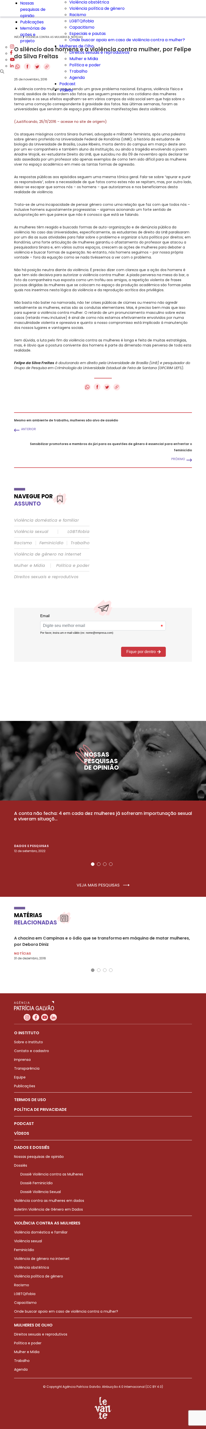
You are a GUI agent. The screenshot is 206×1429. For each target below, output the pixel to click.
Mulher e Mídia (83, 59)
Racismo (77, 15)
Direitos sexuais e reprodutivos (99, 52)
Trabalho (78, 71)
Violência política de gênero (97, 8)
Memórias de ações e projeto (33, 34)
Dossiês (20, 1165)
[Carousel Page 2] (98, 864)
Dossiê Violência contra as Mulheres (51, 1174)
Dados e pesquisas (31, 846)
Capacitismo (81, 27)
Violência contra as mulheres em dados (49, 1200)
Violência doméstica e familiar (46, 520)
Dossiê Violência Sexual (40, 1191)
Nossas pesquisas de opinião (32, 9)
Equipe (20, 1077)
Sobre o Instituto (28, 1042)
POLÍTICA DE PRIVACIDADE (40, 1109)
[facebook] (11, 53)
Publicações (32, 22)
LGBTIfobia (78, 531)
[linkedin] (12, 66)
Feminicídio (51, 543)
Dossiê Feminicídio (36, 1183)
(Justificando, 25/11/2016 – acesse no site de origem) (60, 121)
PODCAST (24, 1123)
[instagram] (12, 47)
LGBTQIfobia (81, 21)
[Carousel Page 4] (111, 864)
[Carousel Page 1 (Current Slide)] (92, 864)
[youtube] (12, 60)
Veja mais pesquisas (99, 885)
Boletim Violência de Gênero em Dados (48, 1209)
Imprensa (22, 1059)
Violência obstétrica (31, 1267)
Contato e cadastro (31, 1050)
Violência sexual (31, 531)
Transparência (26, 1068)
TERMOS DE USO (30, 1100)
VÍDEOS (21, 1133)
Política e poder (85, 65)
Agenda (77, 77)
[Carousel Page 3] (105, 864)
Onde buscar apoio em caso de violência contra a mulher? (127, 40)
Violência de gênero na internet (47, 554)
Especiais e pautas (87, 33)
